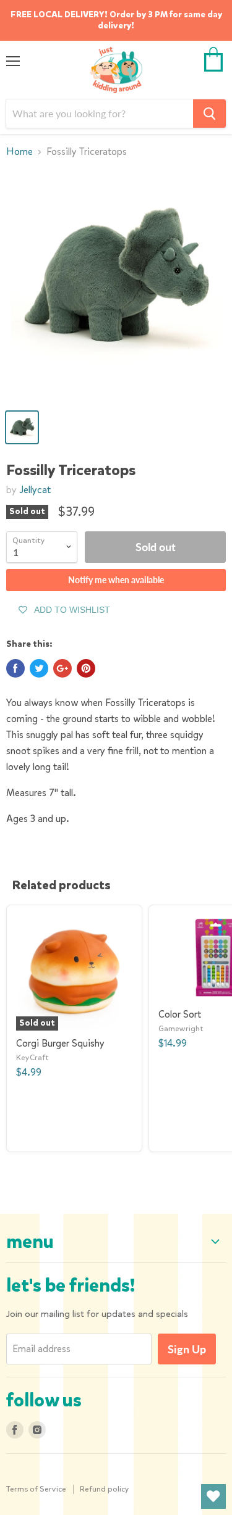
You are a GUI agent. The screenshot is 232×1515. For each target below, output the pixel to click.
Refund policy (104, 1489)
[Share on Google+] (62, 668)
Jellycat (35, 489)
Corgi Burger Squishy (60, 1043)
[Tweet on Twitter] (39, 668)
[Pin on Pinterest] (86, 668)
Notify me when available (116, 580)
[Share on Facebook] (15, 668)
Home (19, 151)
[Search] (209, 113)
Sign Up (187, 1349)
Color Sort (179, 1014)
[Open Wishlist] (213, 1496)
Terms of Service (36, 1489)
